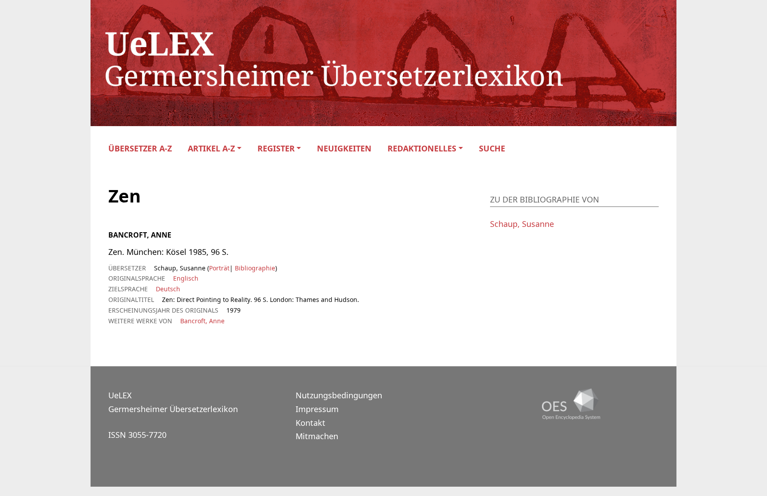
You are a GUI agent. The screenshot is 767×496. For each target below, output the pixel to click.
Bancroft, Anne (202, 321)
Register (276, 148)
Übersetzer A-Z (140, 148)
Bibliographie (254, 268)
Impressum (317, 409)
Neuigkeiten (344, 148)
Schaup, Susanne (522, 223)
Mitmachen (317, 436)
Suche (492, 148)
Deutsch (168, 289)
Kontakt (310, 422)
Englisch (185, 278)
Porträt (219, 268)
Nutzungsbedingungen (339, 395)
